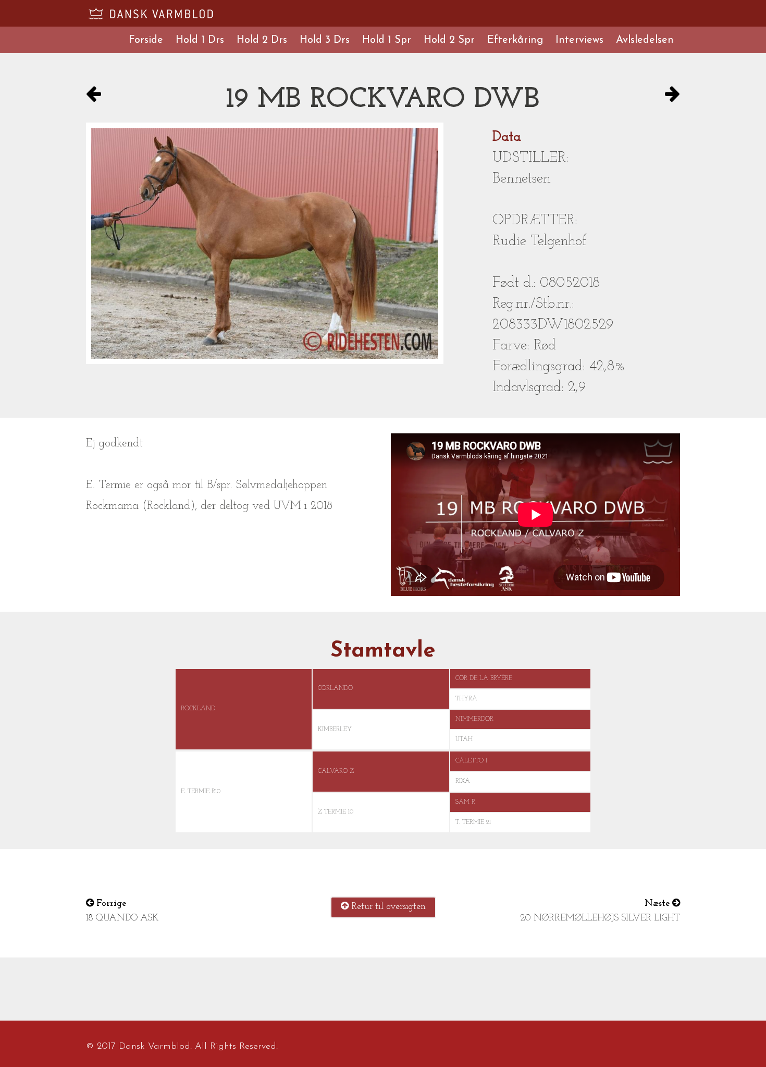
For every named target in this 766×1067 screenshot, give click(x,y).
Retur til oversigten (387, 907)
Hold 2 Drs (262, 40)
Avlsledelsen (645, 40)
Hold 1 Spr (386, 40)
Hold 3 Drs (325, 40)
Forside (146, 40)
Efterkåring (515, 40)
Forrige (110, 903)
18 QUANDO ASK (122, 918)
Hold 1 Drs (200, 40)
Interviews (579, 40)
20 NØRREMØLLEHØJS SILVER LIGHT (600, 918)
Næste (658, 903)
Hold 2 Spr (449, 40)
